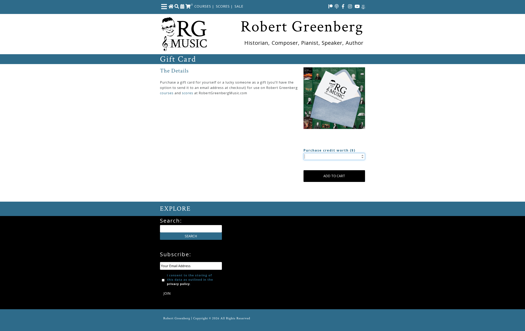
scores (187, 93)
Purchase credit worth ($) (329, 150)
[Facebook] (343, 6)
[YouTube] (357, 6)
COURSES (202, 6)
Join (167, 293)
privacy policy (178, 284)
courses (166, 93)
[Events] (182, 6)
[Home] (171, 6)
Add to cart (334, 176)
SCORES (223, 6)
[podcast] (337, 6)
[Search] (177, 6)
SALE (239, 6)
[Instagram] (350, 6)
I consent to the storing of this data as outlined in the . (190, 279)
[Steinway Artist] (363, 6)
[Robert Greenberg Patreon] (330, 6)
